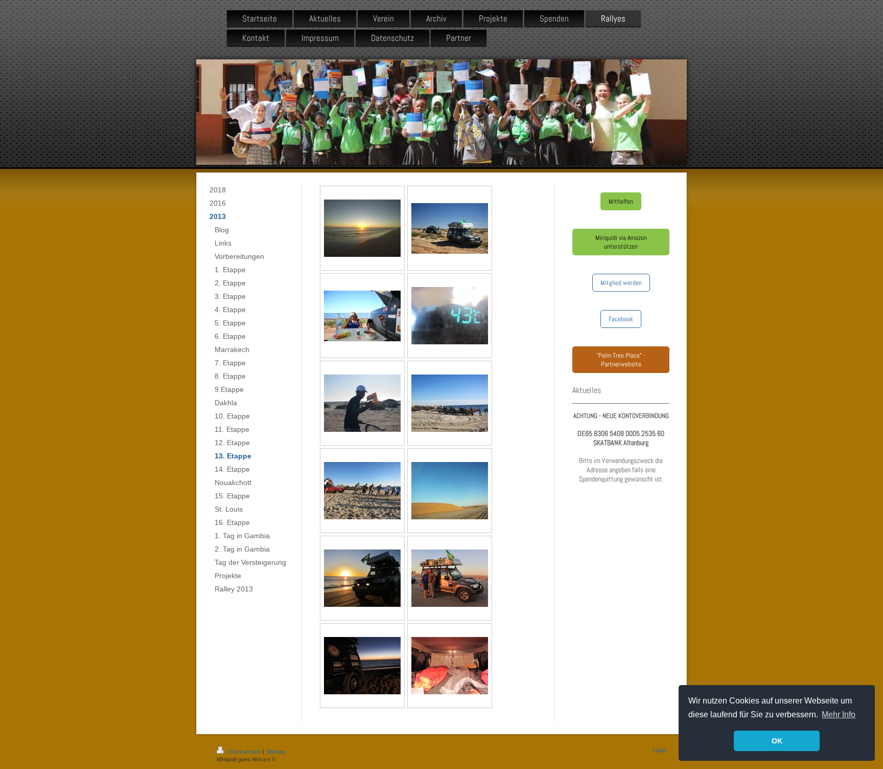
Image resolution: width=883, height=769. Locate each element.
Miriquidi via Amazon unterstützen (621, 242)
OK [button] (777, 741)
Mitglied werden (621, 282)
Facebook (621, 319)
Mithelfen (621, 201)
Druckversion (244, 752)
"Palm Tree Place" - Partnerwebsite (620, 359)
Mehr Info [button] (838, 714)
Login (659, 750)
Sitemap (276, 752)
